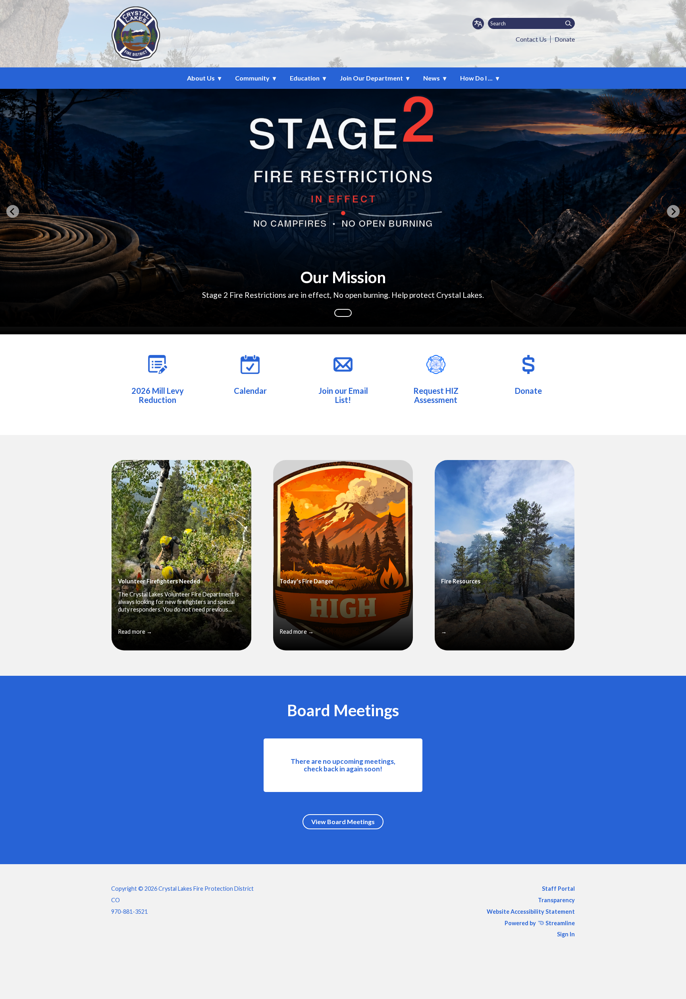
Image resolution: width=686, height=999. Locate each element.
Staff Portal (558, 888)
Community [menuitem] (252, 78)
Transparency (556, 900)
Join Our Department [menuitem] (371, 78)
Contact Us (531, 39)
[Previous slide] (12, 211)
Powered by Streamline (540, 923)
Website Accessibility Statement (531, 911)
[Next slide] (673, 211)
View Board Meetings (343, 821)
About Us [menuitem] (201, 78)
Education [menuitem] (305, 78)
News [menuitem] (431, 78)
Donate (565, 39)
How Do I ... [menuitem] (476, 78)
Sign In (566, 934)
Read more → (135, 631)
